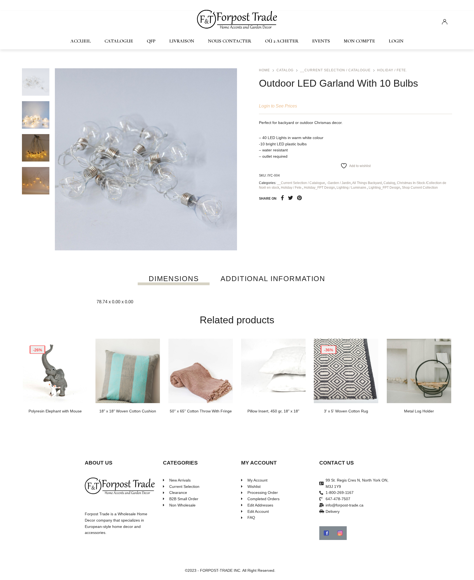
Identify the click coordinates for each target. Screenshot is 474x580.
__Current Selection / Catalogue (335, 70)
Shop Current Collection (420, 187)
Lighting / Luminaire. (352, 187)
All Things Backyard (367, 183)
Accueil (80, 41)
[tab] (174, 278)
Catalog (285, 70)
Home (264, 70)
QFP (151, 41)
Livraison (181, 41)
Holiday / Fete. (392, 70)
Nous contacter (229, 41)
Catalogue (119, 41)
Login (396, 41)
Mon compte (359, 41)
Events (321, 41)
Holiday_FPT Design (319, 187)
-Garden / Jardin (339, 183)
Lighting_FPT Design (384, 187)
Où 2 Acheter (281, 41)
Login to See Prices (278, 105)
